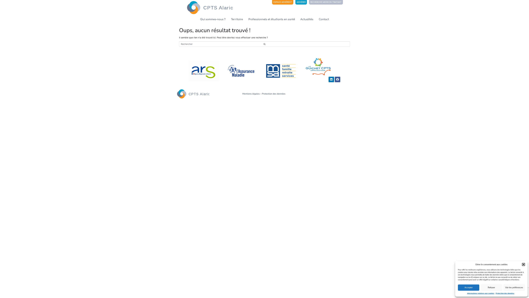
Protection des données (505, 293)
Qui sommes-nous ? (213, 19)
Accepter (469, 287)
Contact (324, 19)
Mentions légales (251, 93)
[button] (523, 264)
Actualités (306, 19)
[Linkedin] (331, 79)
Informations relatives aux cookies (480, 293)
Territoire (237, 19)
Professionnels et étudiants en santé (271, 19)
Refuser (491, 287)
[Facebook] (337, 79)
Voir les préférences (514, 287)
